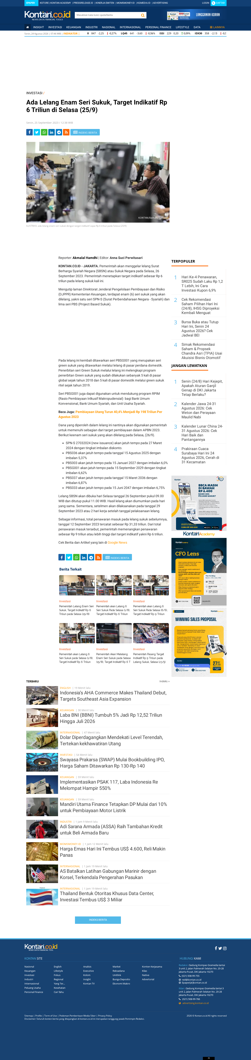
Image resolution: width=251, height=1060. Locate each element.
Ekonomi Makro (121, 983)
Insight (87, 979)
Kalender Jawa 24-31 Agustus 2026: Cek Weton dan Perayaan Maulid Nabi (199, 410)
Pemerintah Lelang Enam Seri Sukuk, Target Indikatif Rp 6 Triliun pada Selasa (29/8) (76, 610)
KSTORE (44, 2)
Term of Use (50, 1015)
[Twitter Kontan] (220, 948)
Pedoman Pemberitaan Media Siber (77, 1015)
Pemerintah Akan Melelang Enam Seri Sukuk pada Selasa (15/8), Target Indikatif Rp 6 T (113, 658)
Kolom (86, 975)
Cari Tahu (59, 992)
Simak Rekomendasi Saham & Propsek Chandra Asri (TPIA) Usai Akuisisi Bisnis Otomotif (202, 351)
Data (197, 27)
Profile (38, 1015)
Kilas (144, 970)
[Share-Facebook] (29, 132)
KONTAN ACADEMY (60, 2)
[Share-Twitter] (37, 132)
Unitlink (117, 975)
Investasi (55, 27)
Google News (117, 542)
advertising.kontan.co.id (195, 1003)
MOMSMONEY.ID (126, 2)
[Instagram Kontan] (225, 948)
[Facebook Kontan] (216, 948)
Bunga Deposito (121, 979)
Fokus (57, 975)
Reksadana (119, 970)
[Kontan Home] (27, 27)
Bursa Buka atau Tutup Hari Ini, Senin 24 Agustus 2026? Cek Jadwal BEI (200, 328)
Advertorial (148, 979)
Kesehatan (59, 987)
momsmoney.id (70, 844)
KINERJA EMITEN (105, 2)
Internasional (130, 27)
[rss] (66, 132)
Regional (58, 979)
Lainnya (219, 27)
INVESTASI (34, 93)
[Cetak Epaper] (193, 19)
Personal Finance (158, 27)
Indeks (164, 681)
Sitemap (28, 1015)
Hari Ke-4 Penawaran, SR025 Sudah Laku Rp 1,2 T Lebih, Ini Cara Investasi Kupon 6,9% (202, 283)
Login (205, 2)
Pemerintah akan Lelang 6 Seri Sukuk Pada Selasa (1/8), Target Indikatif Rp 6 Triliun (113, 610)
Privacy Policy (105, 1015)
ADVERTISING (160, 2)
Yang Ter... (59, 983)
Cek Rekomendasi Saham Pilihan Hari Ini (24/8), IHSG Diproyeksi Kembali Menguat (200, 306)
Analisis (87, 966)
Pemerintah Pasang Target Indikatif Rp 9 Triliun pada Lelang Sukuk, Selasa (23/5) (149, 658)
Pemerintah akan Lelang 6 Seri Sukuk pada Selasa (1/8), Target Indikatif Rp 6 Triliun (76, 658)
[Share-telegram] (59, 132)
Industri (91, 27)
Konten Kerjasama (152, 966)
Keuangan (73, 27)
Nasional (108, 27)
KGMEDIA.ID (143, 2)
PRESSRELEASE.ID (83, 2)
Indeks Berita (98, 919)
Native (145, 975)
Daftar (220, 2)
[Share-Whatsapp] (44, 132)
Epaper (30, 2)
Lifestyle (182, 27)
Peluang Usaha (32, 987)
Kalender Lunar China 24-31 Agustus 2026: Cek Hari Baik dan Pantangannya (202, 433)
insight (38, 27)
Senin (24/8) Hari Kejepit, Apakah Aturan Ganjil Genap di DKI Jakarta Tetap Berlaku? (202, 388)
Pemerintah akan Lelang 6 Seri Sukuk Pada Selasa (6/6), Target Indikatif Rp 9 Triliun (150, 610)
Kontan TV (89, 983)
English (65, 688)
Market (117, 966)
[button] (142, 15)
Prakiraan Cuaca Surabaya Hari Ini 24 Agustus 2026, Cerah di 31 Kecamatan (200, 455)
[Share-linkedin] (51, 132)
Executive (88, 970)
